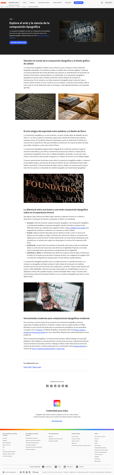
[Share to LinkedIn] (55, 386)
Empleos (96, 441)
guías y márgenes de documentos (43, 349)
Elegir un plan (78, 2)
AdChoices (109, 472)
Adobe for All (97, 459)
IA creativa (5, 438)
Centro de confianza (99, 454)
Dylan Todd (27, 367)
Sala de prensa (98, 445)
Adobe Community (75, 441)
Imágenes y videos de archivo (9, 453)
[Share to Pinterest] (59, 386)
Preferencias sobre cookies (83, 472)
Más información (57, 421)
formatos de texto (79, 346)
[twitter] (26, 472)
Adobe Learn (74, 443)
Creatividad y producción (31, 444)
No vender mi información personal (97, 472)
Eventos (96, 443)
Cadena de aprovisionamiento (101, 452)
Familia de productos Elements (9, 451)
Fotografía (5, 440)
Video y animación (6, 444)
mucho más (60, 349)
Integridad (97, 456)
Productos (32, 2)
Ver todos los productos (7, 456)
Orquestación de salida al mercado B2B (34, 447)
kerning (39, 330)
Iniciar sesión (108, 2)
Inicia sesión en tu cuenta (100, 436)
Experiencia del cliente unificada (32, 442)
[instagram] (24, 472)
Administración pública (53, 441)
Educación (51, 436)
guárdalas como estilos (77, 228)
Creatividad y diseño (14, 2)
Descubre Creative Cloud (18, 42)
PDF (3, 447)
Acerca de (97, 438)
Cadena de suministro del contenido (33, 440)
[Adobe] (3, 2)
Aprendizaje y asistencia (43, 2)
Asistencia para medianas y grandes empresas (81, 445)
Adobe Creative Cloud (10, 6)
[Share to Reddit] (63, 386)
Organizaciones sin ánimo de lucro (56, 438)
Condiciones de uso (73, 472)
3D (3, 449)
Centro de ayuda (75, 436)
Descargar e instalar (76, 438)
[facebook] (21, 472)
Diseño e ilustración (7, 442)
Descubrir (24, 6)
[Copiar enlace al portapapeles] (66, 386)
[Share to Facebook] (47, 386)
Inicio (2, 6)
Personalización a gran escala (32, 438)
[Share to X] (51, 386)
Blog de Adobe (98, 461)
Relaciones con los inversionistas (101, 450)
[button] (102, 2)
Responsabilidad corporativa (100, 447)
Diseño (24, 2)
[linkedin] (29, 472)
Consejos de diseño (57, 2)
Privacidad (66, 472)
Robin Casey (37, 367)
